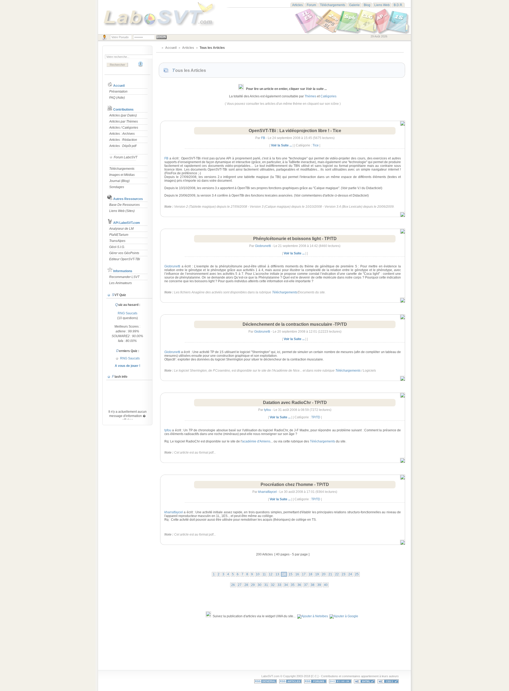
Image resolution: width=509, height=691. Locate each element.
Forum (311, 5)
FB (263, 138)
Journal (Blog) (119, 181)
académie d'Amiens (256, 441)
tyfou (267, 410)
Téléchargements (332, 5)
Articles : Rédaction (123, 140)
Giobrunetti (263, 246)
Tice (316, 145)
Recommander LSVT (124, 277)
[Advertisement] (258, 647)
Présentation (118, 91)
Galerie (354, 5)
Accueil (119, 86)
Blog (367, 5)
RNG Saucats (127, 313)
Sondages (116, 187)
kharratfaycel (267, 492)
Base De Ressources (124, 205)
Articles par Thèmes (123, 121)
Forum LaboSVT (125, 157)
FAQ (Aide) (117, 97)
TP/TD (315, 417)
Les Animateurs (120, 283)
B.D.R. (398, 5)
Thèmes (310, 96)
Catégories (328, 96)
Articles (297, 5)
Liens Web (382, 5)
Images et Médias (122, 175)
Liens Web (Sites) (122, 211)
